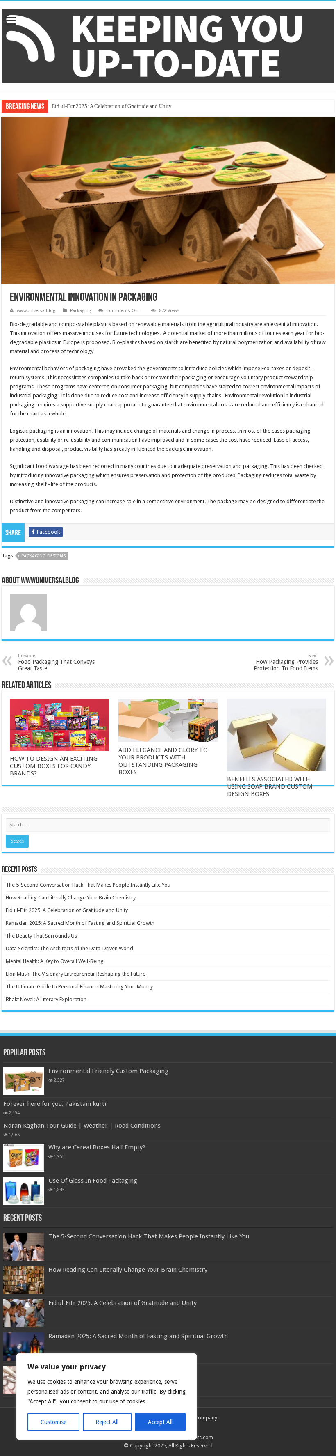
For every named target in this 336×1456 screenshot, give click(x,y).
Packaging (80, 310)
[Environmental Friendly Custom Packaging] (23, 1081)
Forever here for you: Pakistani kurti (54, 1103)
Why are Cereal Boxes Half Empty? (96, 1147)
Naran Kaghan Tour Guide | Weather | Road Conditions (82, 1125)
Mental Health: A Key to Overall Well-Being (55, 961)
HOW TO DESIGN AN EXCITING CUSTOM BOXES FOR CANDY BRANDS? (54, 766)
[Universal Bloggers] (168, 45)
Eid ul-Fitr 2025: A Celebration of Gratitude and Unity (112, 106)
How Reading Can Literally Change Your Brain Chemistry (71, 897)
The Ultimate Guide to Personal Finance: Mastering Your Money (79, 987)
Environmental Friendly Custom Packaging (108, 1071)
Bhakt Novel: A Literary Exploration (46, 999)
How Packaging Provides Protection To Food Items (286, 662)
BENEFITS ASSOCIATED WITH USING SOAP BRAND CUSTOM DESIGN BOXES (270, 786)
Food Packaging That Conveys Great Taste (56, 662)
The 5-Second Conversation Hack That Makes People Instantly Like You (88, 885)
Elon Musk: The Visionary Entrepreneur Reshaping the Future (75, 974)
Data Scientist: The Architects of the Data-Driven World (69, 948)
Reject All (106, 1422)
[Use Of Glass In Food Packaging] (23, 1191)
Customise (53, 1422)
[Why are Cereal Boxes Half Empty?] (23, 1158)
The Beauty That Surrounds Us (41, 936)
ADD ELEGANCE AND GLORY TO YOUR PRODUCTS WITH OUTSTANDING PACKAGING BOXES (163, 761)
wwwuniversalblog (36, 310)
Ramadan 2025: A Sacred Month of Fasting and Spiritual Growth (80, 923)
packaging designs (43, 556)
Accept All (160, 1422)
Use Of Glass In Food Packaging (92, 1180)
